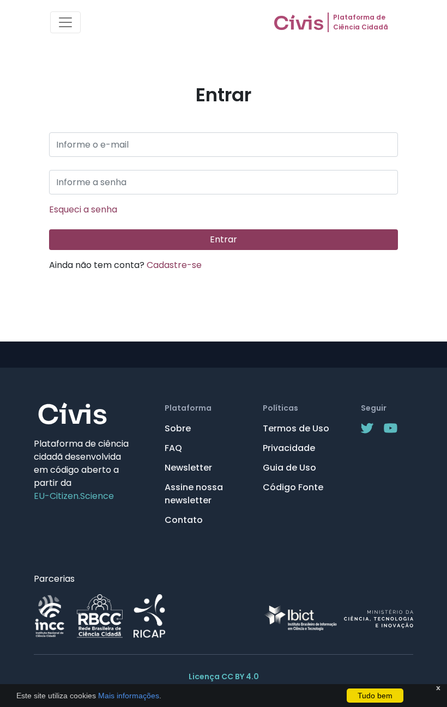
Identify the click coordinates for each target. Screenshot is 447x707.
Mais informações (127, 695)
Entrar (223, 239)
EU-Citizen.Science (74, 496)
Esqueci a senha (83, 209)
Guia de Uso (289, 467)
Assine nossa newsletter (194, 494)
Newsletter (188, 467)
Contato (184, 520)
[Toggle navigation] (65, 22)
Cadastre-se (174, 265)
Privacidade (289, 448)
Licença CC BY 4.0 (224, 676)
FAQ (173, 448)
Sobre (178, 428)
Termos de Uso (296, 428)
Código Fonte (293, 487)
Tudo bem (375, 695)
